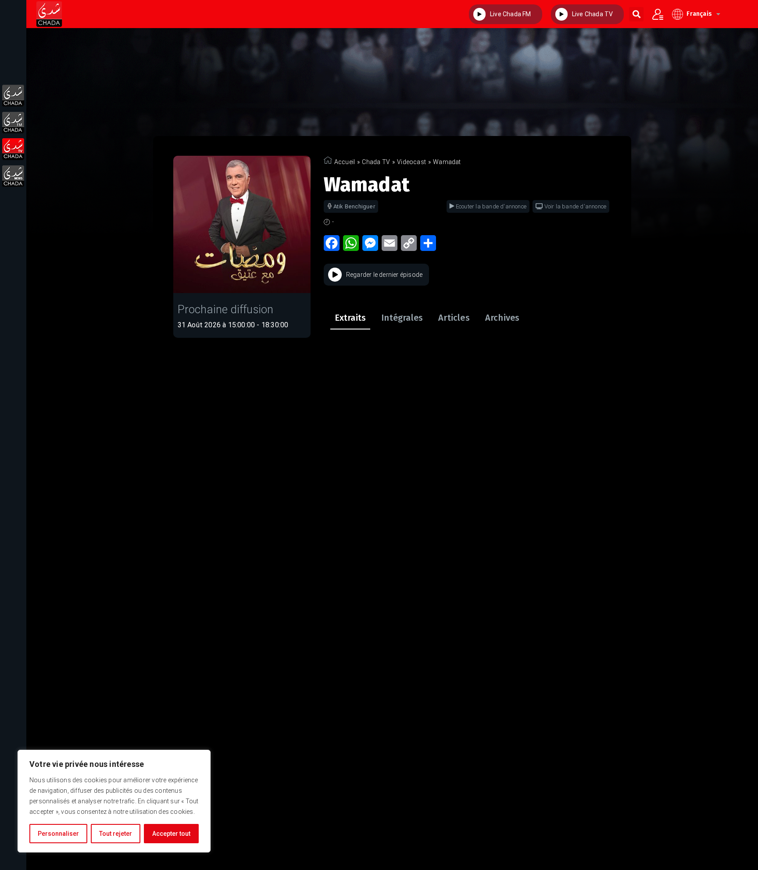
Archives (502, 317)
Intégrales (402, 317)
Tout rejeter (115, 833)
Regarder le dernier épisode (384, 274)
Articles (454, 317)
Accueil (344, 161)
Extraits (350, 317)
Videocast (411, 161)
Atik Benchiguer (354, 206)
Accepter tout (171, 833)
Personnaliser (58, 833)
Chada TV (376, 161)
